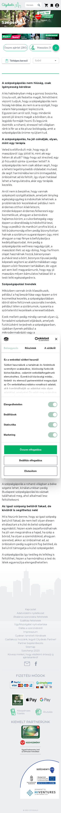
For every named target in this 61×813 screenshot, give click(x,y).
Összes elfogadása (30, 449)
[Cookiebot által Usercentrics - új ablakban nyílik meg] (36, 339)
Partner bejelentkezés (30, 643)
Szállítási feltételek (30, 620)
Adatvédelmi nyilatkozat (30, 613)
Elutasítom (30, 471)
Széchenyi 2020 (30, 650)
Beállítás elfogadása (30, 460)
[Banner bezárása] (56, 339)
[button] (52, 4)
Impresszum (30, 631)
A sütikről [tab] (49, 348)
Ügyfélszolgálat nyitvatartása (30, 624)
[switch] (52, 414)
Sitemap (30, 646)
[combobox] (46, 60)
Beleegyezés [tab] (11, 348)
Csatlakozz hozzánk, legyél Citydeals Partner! (30, 639)
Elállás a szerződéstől (30, 628)
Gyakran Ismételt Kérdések (30, 635)
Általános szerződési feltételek (30, 616)
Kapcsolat (30, 609)
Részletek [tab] (30, 348)
